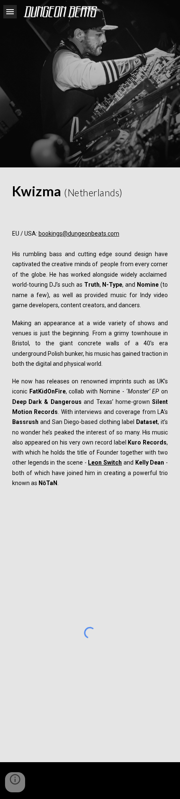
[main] (90, 191)
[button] (10, 11)
